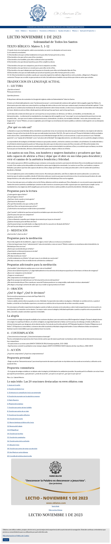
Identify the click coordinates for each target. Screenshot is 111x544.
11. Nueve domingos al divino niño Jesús (20, 422)
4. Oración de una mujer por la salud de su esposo (23, 396)
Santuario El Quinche (87, 31)
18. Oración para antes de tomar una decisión (22, 448)
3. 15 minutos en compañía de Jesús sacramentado (24, 393)
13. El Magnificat (12, 430)
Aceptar (6, 540)
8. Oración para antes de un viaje (18, 411)
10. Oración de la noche (15, 419)
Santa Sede (55, 506)
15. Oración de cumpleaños (16, 437)
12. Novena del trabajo (14, 426)
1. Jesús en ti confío (13, 385)
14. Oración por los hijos (15, 434)
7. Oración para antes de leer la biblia (19, 407)
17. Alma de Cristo (13, 445)
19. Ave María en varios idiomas (17, 452)
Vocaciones (33, 31)
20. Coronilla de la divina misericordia (19, 456)
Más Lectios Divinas (55, 510)
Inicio (17, 31)
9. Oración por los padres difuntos (18, 415)
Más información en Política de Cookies (16, 536)
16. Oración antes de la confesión (18, 441)
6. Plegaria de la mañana (15, 404)
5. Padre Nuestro (13, 400)
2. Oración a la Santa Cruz (15, 389)
